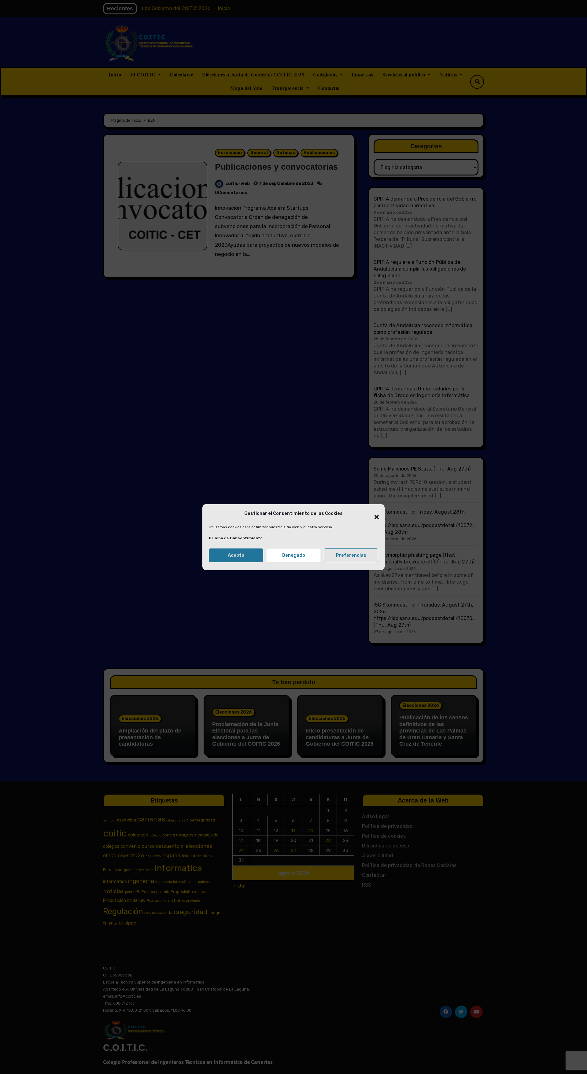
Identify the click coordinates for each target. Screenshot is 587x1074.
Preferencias (351, 555)
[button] (373, 513)
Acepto (236, 555)
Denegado (293, 555)
